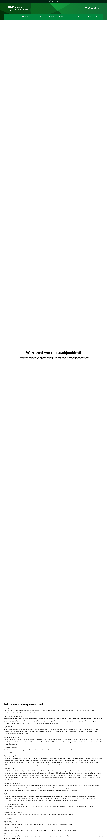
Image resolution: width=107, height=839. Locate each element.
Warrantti (25, 17)
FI (57, 1)
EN (54, 1)
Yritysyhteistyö (75, 17)
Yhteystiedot (92, 17)
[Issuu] (98, 8)
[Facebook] (89, 8)
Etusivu (12, 17)
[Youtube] (92, 8)
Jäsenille (39, 17)
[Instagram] (86, 8)
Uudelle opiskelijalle (56, 17)
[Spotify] (95, 8)
